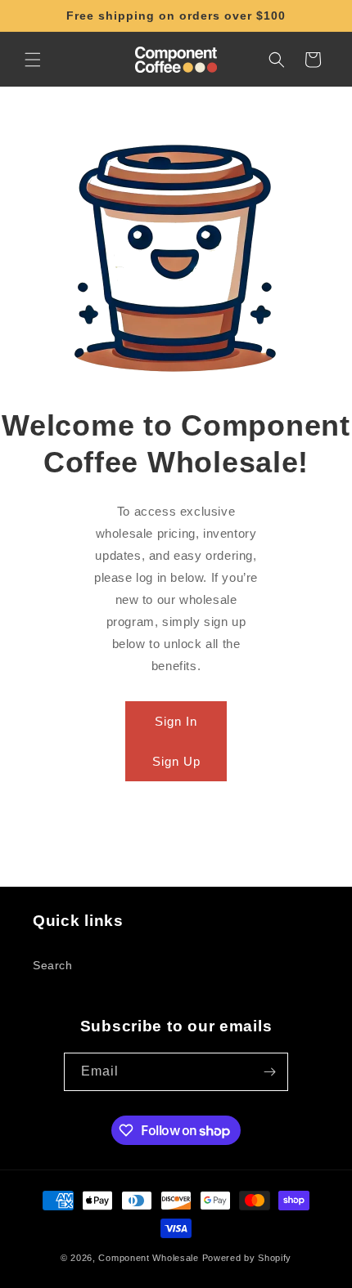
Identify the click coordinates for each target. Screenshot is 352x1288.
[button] (33, 60)
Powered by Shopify (247, 1258)
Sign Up (176, 761)
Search (53, 965)
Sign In (176, 721)
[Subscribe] (269, 1072)
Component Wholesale (148, 1258)
